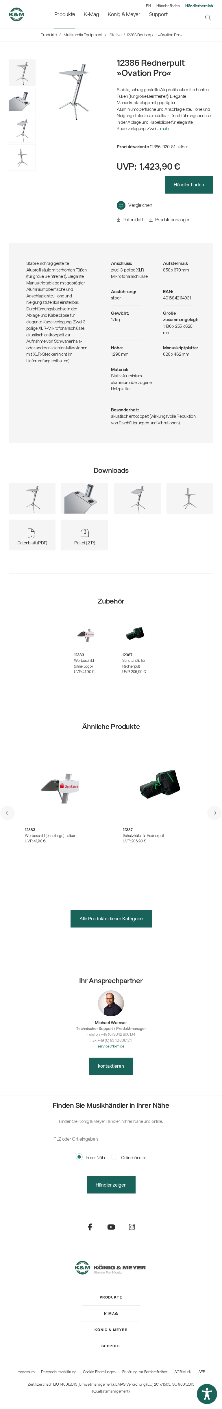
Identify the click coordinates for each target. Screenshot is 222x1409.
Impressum (25, 1371)
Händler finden (168, 5)
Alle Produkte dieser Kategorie (111, 918)
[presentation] (7, 813)
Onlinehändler (133, 1157)
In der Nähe (95, 1157)
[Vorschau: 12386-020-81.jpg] (22, 72)
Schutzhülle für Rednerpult (134, 663)
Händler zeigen (111, 1184)
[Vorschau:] (22, 157)
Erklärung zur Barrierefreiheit (145, 1371)
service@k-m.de (111, 1046)
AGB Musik (183, 1371)
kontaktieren (111, 1066)
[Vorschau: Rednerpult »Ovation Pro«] (22, 101)
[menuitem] (64, 14)
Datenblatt (132, 219)
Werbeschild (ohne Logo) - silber (50, 835)
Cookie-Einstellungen (99, 1371)
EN (148, 5)
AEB (201, 1371)
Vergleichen (140, 205)
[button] (61, 880)
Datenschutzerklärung (58, 1371)
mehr (165, 128)
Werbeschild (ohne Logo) (84, 663)
